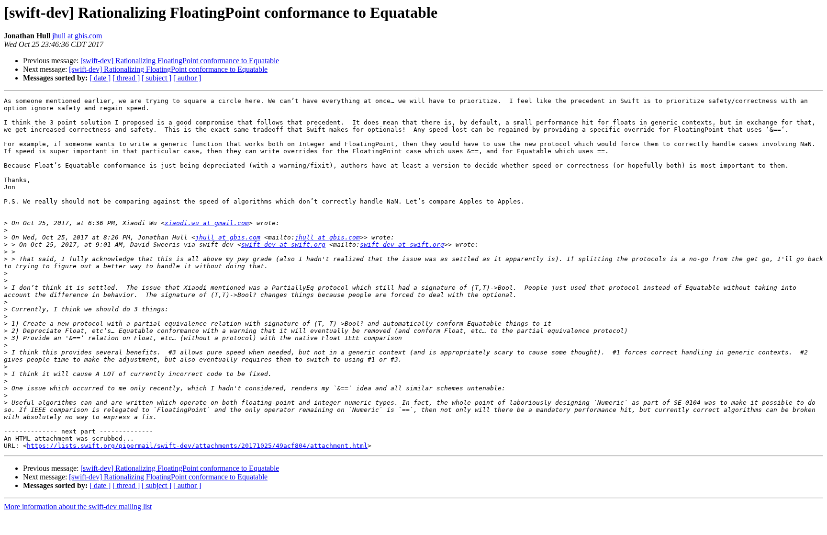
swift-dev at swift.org (283, 244)
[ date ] (100, 78)
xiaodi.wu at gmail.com (207, 223)
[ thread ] (126, 78)
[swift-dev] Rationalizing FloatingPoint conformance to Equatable (179, 61)
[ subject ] (156, 78)
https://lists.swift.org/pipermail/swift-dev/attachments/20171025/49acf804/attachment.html (197, 445)
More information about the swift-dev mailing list (78, 506)
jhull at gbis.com (77, 36)
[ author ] (187, 78)
